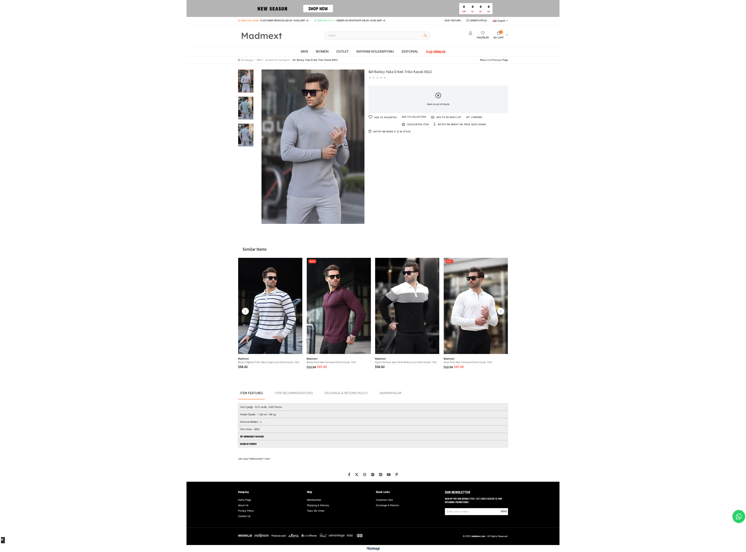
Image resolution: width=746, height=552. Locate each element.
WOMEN (322, 51)
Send (504, 511)
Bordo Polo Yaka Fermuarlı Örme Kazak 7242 (331, 362)
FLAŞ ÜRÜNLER (435, 51)
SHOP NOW (318, 8)
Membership (314, 500)
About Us (243, 505)
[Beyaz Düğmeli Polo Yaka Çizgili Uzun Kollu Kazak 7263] (270, 306)
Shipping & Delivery (318, 505)
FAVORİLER (483, 38)
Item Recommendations (294, 393)
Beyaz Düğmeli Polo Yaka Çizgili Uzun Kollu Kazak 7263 (268, 362)
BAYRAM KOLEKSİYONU (375, 51)
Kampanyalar (390, 393)
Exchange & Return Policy (346, 393)
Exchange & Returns (387, 505)
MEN (304, 51)
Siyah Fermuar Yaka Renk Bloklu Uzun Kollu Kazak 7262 (406, 362)
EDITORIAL (410, 51)
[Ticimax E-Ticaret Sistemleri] (373, 549)
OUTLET (342, 51)
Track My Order (315, 511)
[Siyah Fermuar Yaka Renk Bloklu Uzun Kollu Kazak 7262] (407, 306)
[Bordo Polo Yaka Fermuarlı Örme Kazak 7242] (339, 306)
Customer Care (384, 500)
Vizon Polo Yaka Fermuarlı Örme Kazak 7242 (468, 362)
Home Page (244, 500)
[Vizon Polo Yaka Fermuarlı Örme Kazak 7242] (476, 306)
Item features (251, 393)
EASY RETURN (453, 21)
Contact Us (244, 516)
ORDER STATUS (478, 21)
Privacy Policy (246, 511)
